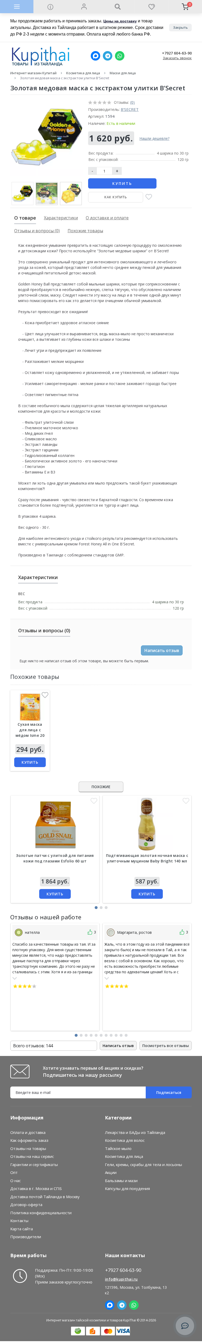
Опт (14, 1172)
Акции (111, 1172)
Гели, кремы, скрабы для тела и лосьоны (143, 1164)
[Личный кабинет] (84, 6)
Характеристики (61, 218)
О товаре (25, 218)
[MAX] (95, 56)
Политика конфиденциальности (41, 1212)
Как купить (115, 197)
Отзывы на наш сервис (32, 1156)
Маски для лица (123, 73)
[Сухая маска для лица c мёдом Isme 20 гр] (30, 707)
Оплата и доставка (28, 1132)
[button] (96, 907)
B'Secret (130, 109)
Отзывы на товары (28, 1148)
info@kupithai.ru (121, 1279)
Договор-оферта (26, 1204)
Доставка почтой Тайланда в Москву (45, 1196)
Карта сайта (21, 1228)
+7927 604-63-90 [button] (123, 1270)
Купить (122, 183)
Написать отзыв (161, 650)
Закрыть (180, 27)
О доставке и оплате (107, 218)
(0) (132, 102)
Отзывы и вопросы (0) (37, 231)
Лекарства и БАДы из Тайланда (135, 1132)
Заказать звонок (177, 58)
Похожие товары (85, 231)
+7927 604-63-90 (177, 53)
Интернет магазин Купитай (33, 73)
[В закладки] (148, 197)
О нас (15, 1180)
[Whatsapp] (119, 56)
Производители (25, 1236)
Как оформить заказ (29, 1140)
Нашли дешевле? (154, 138)
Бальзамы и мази (121, 1180)
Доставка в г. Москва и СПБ (36, 1188)
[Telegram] (107, 56)
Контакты (19, 1220)
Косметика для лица (83, 73)
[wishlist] (151, 6)
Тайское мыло (118, 1148)
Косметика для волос (125, 1140)
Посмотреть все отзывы (165, 1045)
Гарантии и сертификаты (34, 1164)
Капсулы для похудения (127, 1188)
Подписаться (168, 1092)
